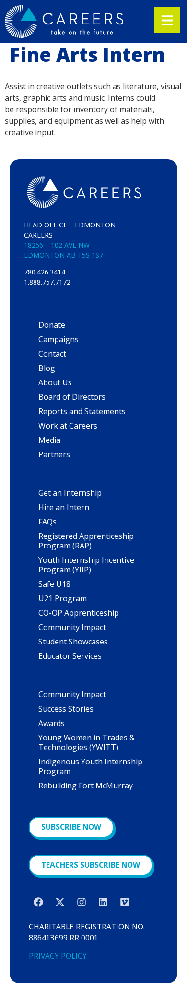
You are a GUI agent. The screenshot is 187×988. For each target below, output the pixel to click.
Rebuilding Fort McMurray (85, 785)
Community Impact (72, 627)
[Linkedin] (103, 902)
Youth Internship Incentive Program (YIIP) (86, 565)
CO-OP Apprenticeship (78, 612)
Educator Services (70, 656)
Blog (46, 368)
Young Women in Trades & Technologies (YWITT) (86, 742)
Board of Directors (71, 397)
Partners (54, 454)
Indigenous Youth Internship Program (90, 766)
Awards (51, 723)
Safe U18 (54, 584)
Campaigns (58, 339)
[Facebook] (38, 902)
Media (49, 440)
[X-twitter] (60, 902)
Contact (52, 353)
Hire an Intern (63, 507)
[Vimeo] (124, 902)
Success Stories (66, 708)
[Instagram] (81, 902)
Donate (51, 325)
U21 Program (62, 598)
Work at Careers (67, 425)
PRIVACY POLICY (58, 956)
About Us (55, 382)
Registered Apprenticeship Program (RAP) (86, 541)
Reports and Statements (82, 411)
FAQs (47, 521)
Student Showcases (73, 641)
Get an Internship (70, 493)
